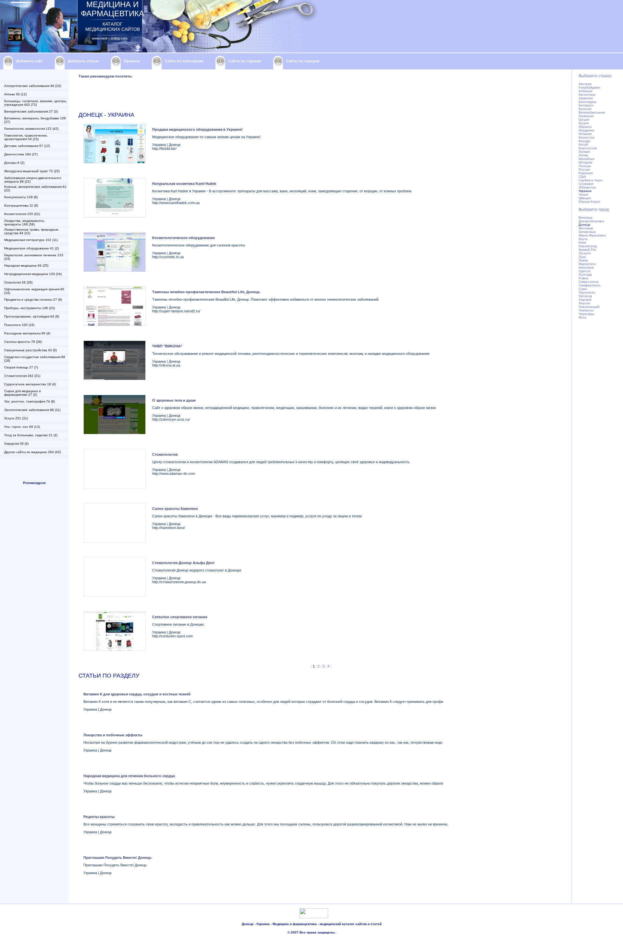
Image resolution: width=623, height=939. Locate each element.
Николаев (586, 267)
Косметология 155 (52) (22, 214)
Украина (585, 191)
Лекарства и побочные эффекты (112, 735)
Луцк (582, 257)
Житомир (586, 228)
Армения (585, 98)
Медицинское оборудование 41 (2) (31, 248)
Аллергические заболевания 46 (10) (32, 86)
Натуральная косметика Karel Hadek (184, 184)
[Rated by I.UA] (313, 917)
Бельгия (585, 109)
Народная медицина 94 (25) (26, 265)
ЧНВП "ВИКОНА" (167, 346)
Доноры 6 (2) (14, 162)
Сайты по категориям (184, 61)
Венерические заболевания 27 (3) (31, 111)
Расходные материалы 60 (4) (27, 333)
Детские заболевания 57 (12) (27, 146)
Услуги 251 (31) (16, 418)
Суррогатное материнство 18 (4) (30, 384)
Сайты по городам (302, 61)
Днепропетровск (591, 221)
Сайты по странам (244, 61)
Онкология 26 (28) (18, 282)
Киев (582, 242)
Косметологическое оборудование (183, 238)
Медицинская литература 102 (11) (31, 240)
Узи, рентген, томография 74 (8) (29, 401)
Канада (584, 141)
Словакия (586, 184)
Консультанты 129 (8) (21, 197)
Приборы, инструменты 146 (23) (29, 308)
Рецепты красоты (99, 817)
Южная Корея (589, 201)
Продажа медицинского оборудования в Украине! (197, 129)
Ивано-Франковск (592, 235)
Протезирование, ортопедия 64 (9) (31, 316)
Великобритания (592, 112)
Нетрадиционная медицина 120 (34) (33, 274)
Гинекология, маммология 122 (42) (31, 128)
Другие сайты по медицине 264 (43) (32, 452)
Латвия (584, 151)
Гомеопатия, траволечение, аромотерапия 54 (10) (26, 137)
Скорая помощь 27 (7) (21, 367)
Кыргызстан (588, 148)
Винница (585, 217)
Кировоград (588, 246)
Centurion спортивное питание (179, 617)
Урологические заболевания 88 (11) (32, 410)
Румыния (585, 173)
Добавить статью (83, 61)
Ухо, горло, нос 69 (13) (22, 426)
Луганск (585, 253)
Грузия (584, 123)
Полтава (585, 274)
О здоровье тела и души (174, 400)
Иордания (586, 130)
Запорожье (587, 232)
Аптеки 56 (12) (15, 94)
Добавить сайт (29, 61)
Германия (586, 116)
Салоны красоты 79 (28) (23, 341)
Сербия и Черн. (591, 180)
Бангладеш (587, 101)
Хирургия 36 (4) (16, 443)
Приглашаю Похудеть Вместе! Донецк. (117, 858)
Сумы (583, 289)
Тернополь (587, 292)
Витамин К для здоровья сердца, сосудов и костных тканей (136, 694)
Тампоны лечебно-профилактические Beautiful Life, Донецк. (206, 292)
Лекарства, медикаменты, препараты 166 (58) (24, 222)
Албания (585, 91)
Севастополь (589, 281)
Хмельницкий (589, 306)
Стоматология (164, 454)
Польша (585, 166)
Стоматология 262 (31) (22, 376)
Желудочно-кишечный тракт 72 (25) (32, 171)
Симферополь (590, 285)
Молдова (585, 162)
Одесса (584, 271)
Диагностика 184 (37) (21, 154)
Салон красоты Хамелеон (175, 509)
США (582, 176)
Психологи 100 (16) (19, 325)
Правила (132, 61)
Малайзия (586, 159)
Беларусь (586, 105)
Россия (584, 169)
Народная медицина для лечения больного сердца (129, 776)
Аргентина (587, 94)
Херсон (584, 303)
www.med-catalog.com (110, 38)
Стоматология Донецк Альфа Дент (183, 563)
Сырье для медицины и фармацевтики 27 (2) (22, 392)
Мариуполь (587, 264)
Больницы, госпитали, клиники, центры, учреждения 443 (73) (35, 102)
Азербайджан (589, 87)
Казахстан (587, 137)
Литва (583, 155)
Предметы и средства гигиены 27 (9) (33, 299)
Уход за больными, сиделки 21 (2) (30, 435)
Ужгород (585, 296)
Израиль (585, 126)
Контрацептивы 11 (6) (21, 205)
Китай (583, 144)
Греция (584, 119)
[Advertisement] (197, 96)
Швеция (585, 198)
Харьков (585, 299)
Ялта (582, 317)
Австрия (585, 84)
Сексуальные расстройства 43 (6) (30, 350)
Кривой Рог (587, 249)
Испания (585, 134)
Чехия (583, 194)
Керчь (583, 239)
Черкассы (586, 310)
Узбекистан (587, 187)
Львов (583, 260)
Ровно (583, 278)
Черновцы (586, 314)
